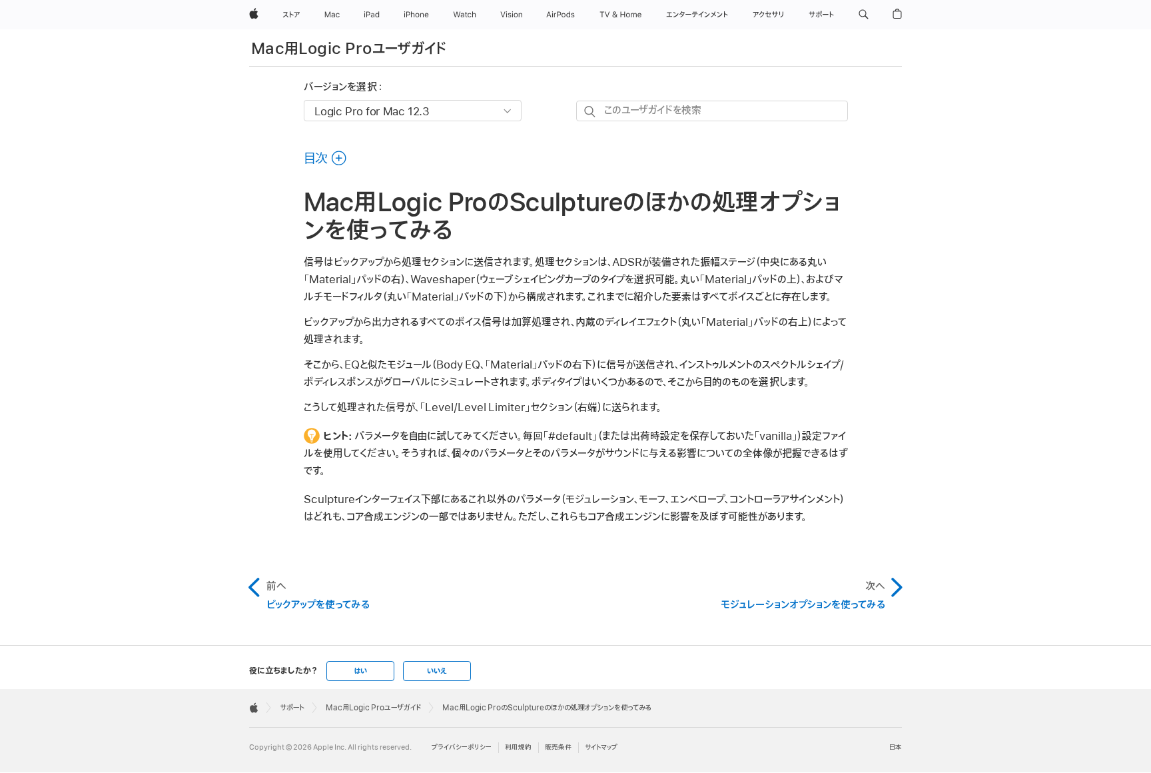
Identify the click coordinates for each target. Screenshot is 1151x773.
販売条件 (558, 747)
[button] (863, 14)
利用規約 (518, 747)
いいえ (437, 671)
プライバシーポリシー (462, 747)
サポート (292, 707)
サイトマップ (601, 747)
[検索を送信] (590, 112)
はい (360, 671)
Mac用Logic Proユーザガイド (349, 49)
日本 (895, 747)
